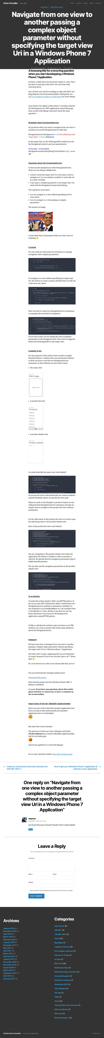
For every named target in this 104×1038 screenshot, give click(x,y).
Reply (30, 829)
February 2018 (9, 940)
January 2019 (8, 928)
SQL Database (60, 989)
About (91, 3)
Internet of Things (61, 955)
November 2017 (9, 945)
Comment (31, 858)
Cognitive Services (62, 947)
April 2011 (7, 976)
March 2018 (8, 937)
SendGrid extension (62, 980)
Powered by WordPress (30, 1033)
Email (55, 874)
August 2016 (8, 968)
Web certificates (61, 1009)
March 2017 (8, 954)
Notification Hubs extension (65, 972)
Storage (57, 993)
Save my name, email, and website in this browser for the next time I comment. (51, 890)
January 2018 (8, 942)
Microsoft (45, 7)
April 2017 (7, 951)
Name (30, 874)
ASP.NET (58, 930)
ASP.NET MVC (60, 934)
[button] (74, 259)
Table (56, 997)
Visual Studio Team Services (66, 1005)
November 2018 (9, 931)
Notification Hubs (61, 968)
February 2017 (9, 956)
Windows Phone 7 (56, 7)
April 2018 (7, 934)
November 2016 (9, 965)
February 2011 (9, 979)
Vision (57, 1001)
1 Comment (69, 68)
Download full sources (37, 678)
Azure (85, 3)
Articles (78, 3)
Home (72, 3)
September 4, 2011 (55, 68)
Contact (98, 3)
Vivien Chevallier (10, 3)
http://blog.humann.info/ (63, 754)
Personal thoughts (61, 976)
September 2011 (10, 973)
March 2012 (8, 970)
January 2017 (8, 959)
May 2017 (7, 948)
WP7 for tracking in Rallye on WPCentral (45, 97)
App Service (59, 926)
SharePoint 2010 (61, 984)
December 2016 (9, 962)
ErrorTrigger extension (63, 951)
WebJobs (58, 1014)
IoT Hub (57, 959)
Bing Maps (58, 943)
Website (30, 882)
